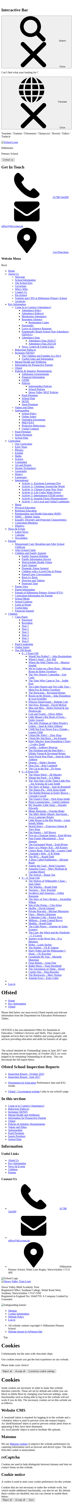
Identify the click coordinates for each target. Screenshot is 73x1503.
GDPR (25, 380)
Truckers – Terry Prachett (42, 890)
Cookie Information (18, 1313)
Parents (12, 541)
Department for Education (22, 1082)
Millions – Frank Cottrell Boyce (46, 920)
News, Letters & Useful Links (38, 346)
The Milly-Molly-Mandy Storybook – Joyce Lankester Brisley (49, 816)
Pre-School (21, 295)
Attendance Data (31, 337)
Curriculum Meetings (26, 522)
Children (12, 613)
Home (11, 270)
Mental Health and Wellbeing (30, 361)
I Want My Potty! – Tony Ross (45, 735)
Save (31, 1500)
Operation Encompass (33, 419)
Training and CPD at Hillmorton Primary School (41, 298)
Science (19, 459)
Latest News (21, 531)
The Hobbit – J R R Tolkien (44, 947)
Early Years (21, 446)
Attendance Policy (31, 310)
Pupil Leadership (24, 644)
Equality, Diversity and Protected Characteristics (41, 519)
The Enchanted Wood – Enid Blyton (48, 844)
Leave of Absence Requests (36, 328)
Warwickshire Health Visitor (37, 562)
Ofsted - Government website (24, 1091)
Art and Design (23, 465)
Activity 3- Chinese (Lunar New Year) (42, 489)
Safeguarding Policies (40, 386)
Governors (20, 286)
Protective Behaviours (33, 425)
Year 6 (25, 641)
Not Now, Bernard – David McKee (48, 704)
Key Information (17, 304)
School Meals (22, 598)
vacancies (20, 301)
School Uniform (23, 601)
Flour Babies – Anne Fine (42, 962)
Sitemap (12, 1310)
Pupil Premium (30, 395)
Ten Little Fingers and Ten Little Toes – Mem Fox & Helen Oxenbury (50, 688)
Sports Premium (23, 434)
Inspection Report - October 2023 (26, 1074)
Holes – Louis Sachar (40, 944)
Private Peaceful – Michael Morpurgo (49, 911)
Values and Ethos (24, 407)
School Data (28, 398)
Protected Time (30, 583)
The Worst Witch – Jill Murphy (45, 774)
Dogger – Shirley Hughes (42, 762)
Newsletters (21, 538)
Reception (27, 623)
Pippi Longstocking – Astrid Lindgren (49, 802)
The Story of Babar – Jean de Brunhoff (49, 786)
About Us (13, 273)
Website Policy (16, 1316)
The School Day (24, 283)
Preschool (27, 619)
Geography (21, 471)
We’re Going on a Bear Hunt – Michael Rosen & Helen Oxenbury (50, 670)
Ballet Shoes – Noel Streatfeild (45, 965)
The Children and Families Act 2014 (41, 355)
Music (18, 504)
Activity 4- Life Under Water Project (41, 492)
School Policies (37, 389)
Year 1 (25, 626)
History (19, 474)
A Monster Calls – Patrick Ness (45, 917)
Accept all (20, 1371)
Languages (21, 477)
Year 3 (25, 632)
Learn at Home (23, 604)
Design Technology (25, 468)
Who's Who (21, 289)
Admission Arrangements (35, 374)
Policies (26, 383)
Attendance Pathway (33, 313)
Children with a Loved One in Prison (41, 571)
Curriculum (14, 440)
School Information (25, 280)
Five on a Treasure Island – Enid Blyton (50, 835)
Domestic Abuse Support (35, 568)
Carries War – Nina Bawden (44, 972)
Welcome (20, 277)
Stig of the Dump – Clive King (45, 905)
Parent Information (25, 589)
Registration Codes (39, 322)
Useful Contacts (30, 428)
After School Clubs (25, 550)
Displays (19, 525)
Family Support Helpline (35, 556)
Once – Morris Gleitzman (42, 914)
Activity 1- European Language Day (41, 483)
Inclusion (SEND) (24, 352)
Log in (11, 984)
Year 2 (25, 629)
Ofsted (18, 368)
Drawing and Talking (33, 580)
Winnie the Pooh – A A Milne (44, 777)
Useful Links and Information (37, 358)
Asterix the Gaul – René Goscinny (47, 865)
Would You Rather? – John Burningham (50, 656)
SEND (25, 401)
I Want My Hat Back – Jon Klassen (48, 738)
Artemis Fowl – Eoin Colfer (44, 978)
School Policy (29, 413)
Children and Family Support (30, 553)
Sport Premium (30, 404)
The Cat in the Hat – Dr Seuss (45, 768)
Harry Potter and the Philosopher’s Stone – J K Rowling (47, 952)
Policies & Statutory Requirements (33, 371)
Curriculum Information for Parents (34, 595)
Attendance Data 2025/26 (42, 343)
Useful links (21, 607)
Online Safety (29, 416)
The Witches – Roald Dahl (43, 887)
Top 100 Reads (23, 650)
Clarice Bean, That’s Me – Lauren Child (50, 850)
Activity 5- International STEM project (42, 495)
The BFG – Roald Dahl (41, 856)
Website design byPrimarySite (25, 1331)
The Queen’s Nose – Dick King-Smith (49, 799)
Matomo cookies (19, 1443)
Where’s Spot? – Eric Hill (42, 659)
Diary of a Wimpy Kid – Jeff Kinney (48, 847)
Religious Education (26, 510)
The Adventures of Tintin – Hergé (47, 968)
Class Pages (21, 616)
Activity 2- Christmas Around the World (43, 486)
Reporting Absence (32, 319)
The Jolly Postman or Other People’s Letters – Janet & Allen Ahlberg (48, 725)
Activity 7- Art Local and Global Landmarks (45, 501)
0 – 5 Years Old (30, 653)
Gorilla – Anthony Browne (43, 747)
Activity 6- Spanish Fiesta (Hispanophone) (44, 498)
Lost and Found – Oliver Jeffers (46, 714)
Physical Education (25, 507)
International (21, 480)
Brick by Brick (30, 577)
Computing (21, 462)
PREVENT (28, 422)
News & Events (16, 528)
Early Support (29, 565)
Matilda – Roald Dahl (40, 923)
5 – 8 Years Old (30, 771)
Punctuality (28, 325)
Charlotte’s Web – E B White (44, 853)
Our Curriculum (23, 443)
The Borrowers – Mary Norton (45, 975)
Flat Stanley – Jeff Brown (42, 832)
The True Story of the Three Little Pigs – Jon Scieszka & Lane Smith (49, 782)
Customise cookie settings (42, 1371)
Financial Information (33, 377)
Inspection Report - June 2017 (24, 1077)
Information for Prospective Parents (34, 365)
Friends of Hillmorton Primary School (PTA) (39, 592)
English (19, 453)
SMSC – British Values (27, 516)
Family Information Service (36, 559)
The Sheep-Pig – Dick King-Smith (47, 789)
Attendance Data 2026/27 (42, 340)
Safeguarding (22, 410)
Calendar (20, 534)
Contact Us (21, 292)
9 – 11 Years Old (31, 877)
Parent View (21, 586)
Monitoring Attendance (34, 316)
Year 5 (25, 638)
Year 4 (25, 635)
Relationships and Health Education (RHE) (38, 513)
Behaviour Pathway (25, 349)
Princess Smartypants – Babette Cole (48, 701)
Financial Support (24, 610)
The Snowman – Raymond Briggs (47, 692)
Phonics (19, 450)
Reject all (7, 1371)
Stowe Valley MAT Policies (43, 392)
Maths (18, 456)
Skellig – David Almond (42, 908)
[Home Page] (9, 142)
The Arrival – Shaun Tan (42, 874)
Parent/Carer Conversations (36, 574)
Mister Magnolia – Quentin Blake (47, 811)
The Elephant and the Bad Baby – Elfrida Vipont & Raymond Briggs (47, 752)
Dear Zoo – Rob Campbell (43, 765)
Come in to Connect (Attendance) (33, 307)
